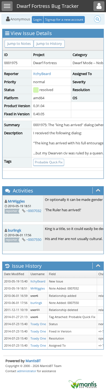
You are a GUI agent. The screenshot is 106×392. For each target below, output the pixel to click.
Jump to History (49, 43)
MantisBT (33, 360)
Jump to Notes (19, 43)
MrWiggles (16, 201)
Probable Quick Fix (49, 162)
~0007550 (33, 239)
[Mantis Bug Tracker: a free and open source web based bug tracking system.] (82, 383)
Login (37, 19)
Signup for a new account (64, 19)
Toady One (38, 324)
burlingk (14, 230)
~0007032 (33, 210)
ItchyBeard (42, 73)
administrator (26, 371)
